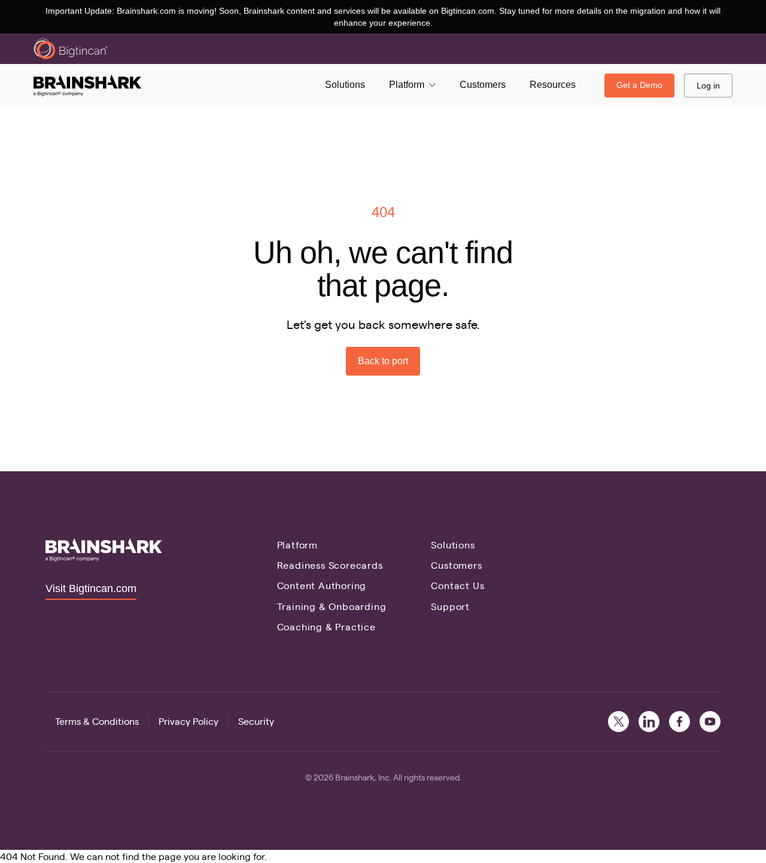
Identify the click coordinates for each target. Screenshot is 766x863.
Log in (708, 85)
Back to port (383, 361)
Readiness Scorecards (330, 565)
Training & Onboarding (332, 606)
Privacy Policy (188, 721)
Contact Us (457, 585)
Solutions (453, 544)
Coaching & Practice (326, 626)
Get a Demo (639, 85)
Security (256, 721)
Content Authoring (322, 585)
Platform (297, 544)
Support (450, 606)
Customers (456, 565)
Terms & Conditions (97, 721)
